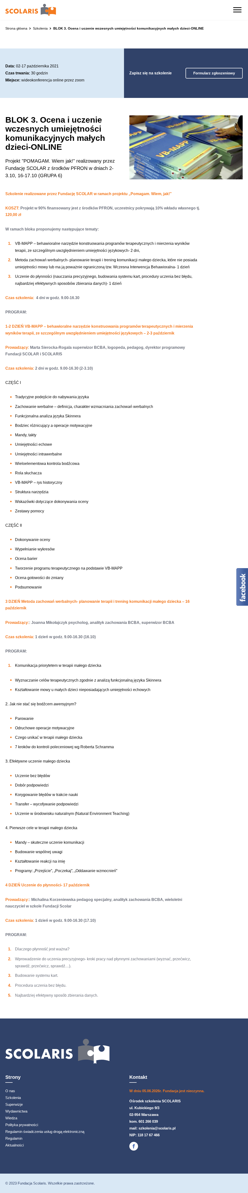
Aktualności (14, 1145)
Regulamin (13, 1138)
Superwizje (14, 1104)
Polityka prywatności (21, 1125)
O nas (10, 1091)
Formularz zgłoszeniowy (214, 73)
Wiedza (11, 1118)
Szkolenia (13, 1098)
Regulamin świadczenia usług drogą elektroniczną (44, 1131)
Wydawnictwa (16, 1111)
